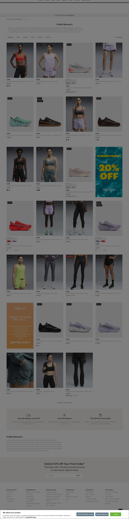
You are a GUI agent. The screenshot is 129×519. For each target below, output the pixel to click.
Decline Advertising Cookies (85, 514)
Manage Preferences (102, 514)
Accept (116, 514)
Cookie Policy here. (31, 517)
